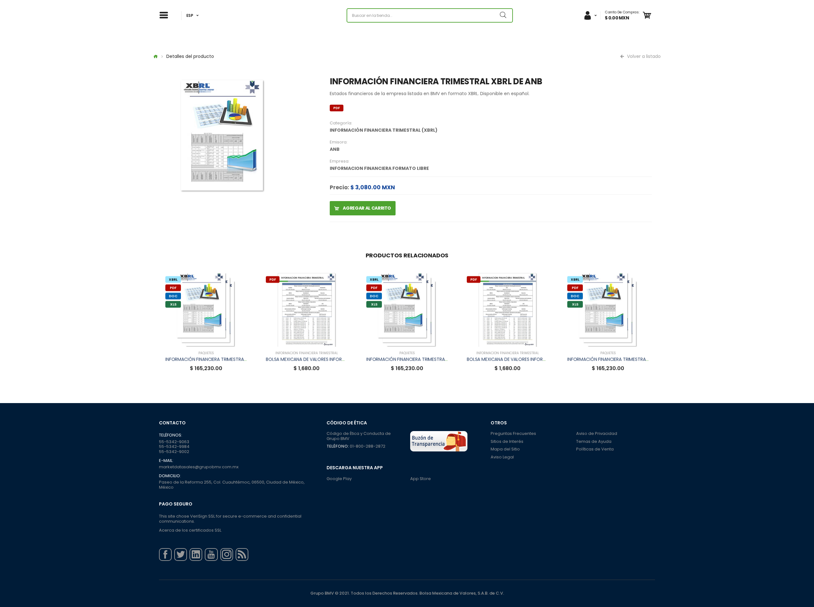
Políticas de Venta (595, 449)
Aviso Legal (502, 457)
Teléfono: (338, 446)
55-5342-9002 (174, 452)
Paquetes (206, 353)
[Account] (590, 15)
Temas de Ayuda (593, 441)
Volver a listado (643, 56)
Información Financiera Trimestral (306, 353)
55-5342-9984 (174, 446)
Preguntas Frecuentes (513, 433)
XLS (173, 304)
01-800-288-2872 (367, 446)
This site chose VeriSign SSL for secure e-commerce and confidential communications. (230, 518)
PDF (336, 107)
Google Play (339, 479)
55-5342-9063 (174, 442)
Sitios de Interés (507, 441)
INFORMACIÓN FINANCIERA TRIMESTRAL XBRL (211, 359)
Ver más (206, 339)
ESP (189, 15)
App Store (420, 479)
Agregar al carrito (366, 208)
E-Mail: (166, 460)
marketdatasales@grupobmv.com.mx (198, 467)
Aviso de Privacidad (596, 433)
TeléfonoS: (170, 435)
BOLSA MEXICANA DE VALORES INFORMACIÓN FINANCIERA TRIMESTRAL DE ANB (346, 359)
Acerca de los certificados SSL (190, 530)
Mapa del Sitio (505, 449)
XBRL (173, 279)
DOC (173, 295)
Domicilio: (170, 475)
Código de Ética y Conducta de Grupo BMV (359, 436)
